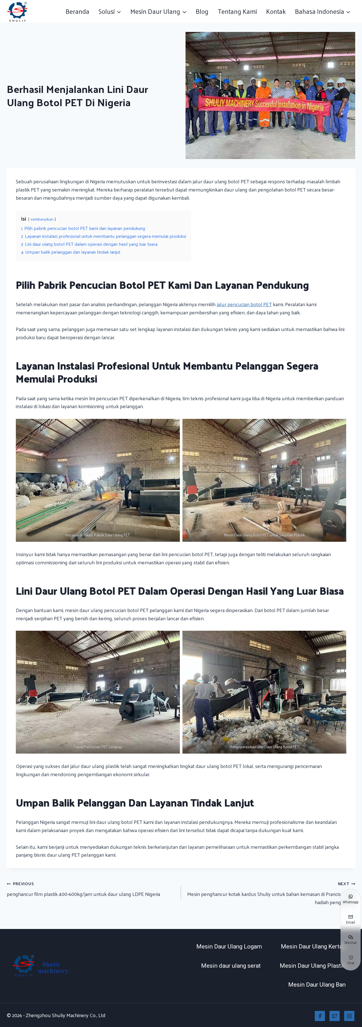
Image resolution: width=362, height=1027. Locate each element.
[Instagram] (349, 1016)
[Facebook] (320, 1016)
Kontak (276, 11)
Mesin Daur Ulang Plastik (313, 965)
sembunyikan (42, 219)
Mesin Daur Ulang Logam (229, 946)
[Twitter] (334, 1016)
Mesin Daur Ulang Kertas (313, 946)
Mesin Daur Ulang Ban (317, 984)
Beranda (77, 11)
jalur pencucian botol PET (244, 304)
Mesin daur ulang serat (231, 965)
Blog (202, 11)
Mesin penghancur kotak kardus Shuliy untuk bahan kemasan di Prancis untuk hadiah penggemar (271, 893)
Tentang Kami (237, 11)
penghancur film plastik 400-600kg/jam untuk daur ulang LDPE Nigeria (83, 889)
